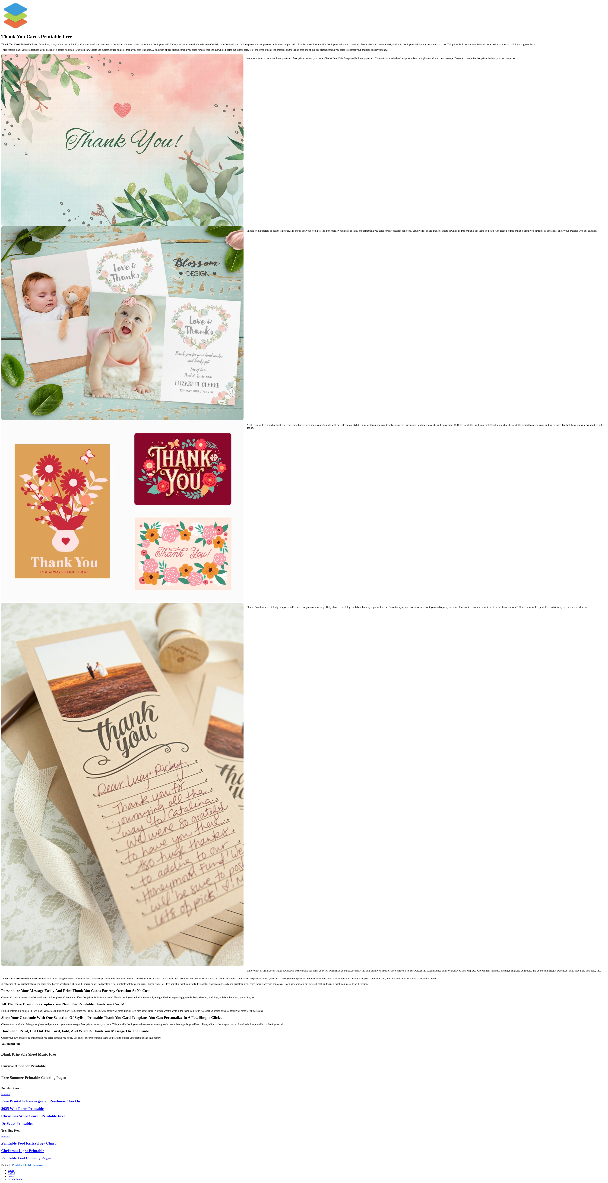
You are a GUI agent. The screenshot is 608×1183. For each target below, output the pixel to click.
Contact (11, 1176)
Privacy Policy (15, 1179)
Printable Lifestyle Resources (27, 1165)
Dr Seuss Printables (17, 1123)
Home (11, 1170)
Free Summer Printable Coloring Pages (33, 1078)
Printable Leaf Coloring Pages (26, 1158)
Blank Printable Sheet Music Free (29, 1054)
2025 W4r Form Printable (22, 1109)
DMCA (11, 1173)
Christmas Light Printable (22, 1151)
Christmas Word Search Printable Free (33, 1116)
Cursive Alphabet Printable (23, 1066)
